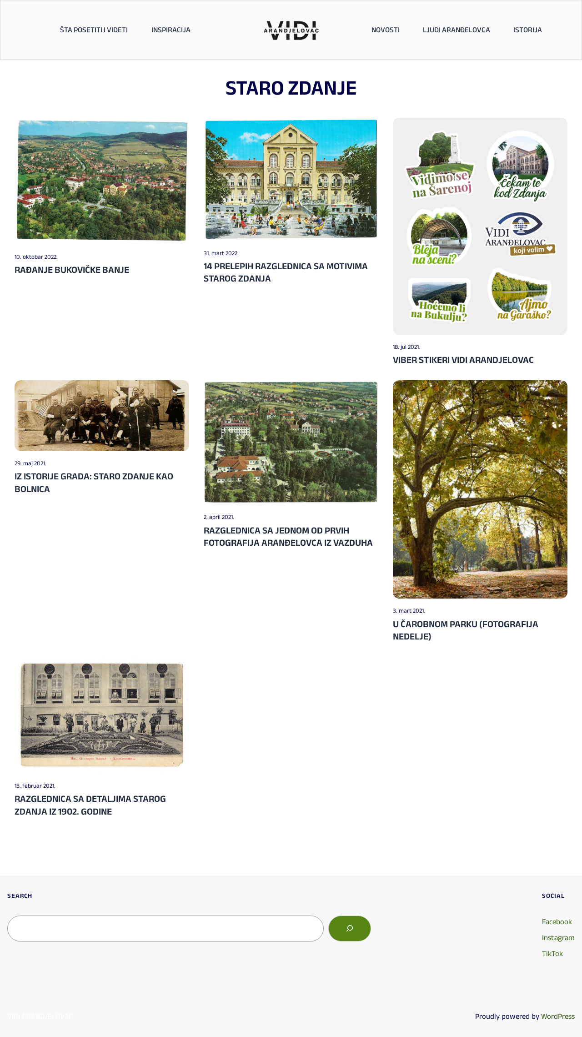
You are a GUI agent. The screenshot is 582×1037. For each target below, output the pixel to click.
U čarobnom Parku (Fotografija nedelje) (465, 630)
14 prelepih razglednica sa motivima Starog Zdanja (286, 272)
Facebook (557, 921)
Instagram (558, 937)
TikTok (552, 953)
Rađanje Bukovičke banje (72, 269)
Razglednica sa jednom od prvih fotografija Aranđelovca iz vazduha (288, 536)
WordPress (558, 1016)
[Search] (349, 928)
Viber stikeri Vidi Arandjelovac (463, 359)
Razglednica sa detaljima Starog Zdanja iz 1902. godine (90, 804)
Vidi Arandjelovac (39, 1016)
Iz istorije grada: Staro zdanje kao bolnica (94, 482)
